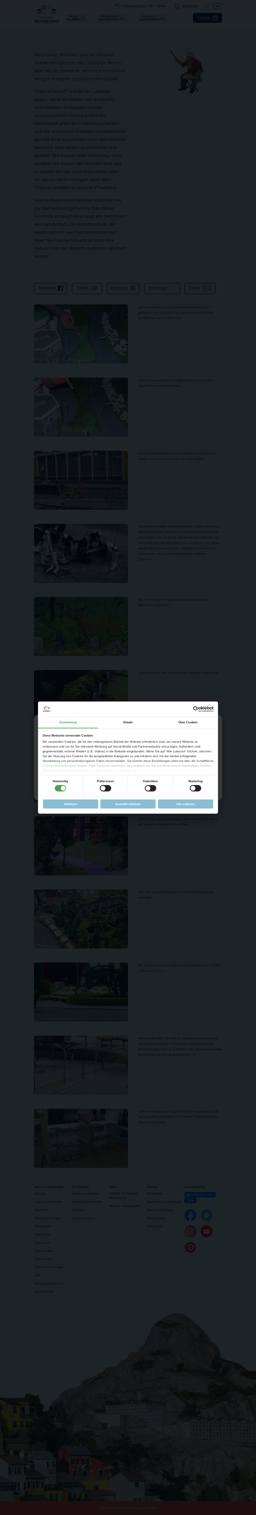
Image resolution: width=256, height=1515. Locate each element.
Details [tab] (128, 722)
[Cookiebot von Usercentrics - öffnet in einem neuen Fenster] (196, 709)
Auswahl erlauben (128, 804)
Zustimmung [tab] (68, 722)
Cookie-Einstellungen (60, 765)
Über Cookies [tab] (188, 722)
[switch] (105, 788)
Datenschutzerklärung (120, 770)
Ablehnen (70, 804)
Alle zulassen (185, 804)
